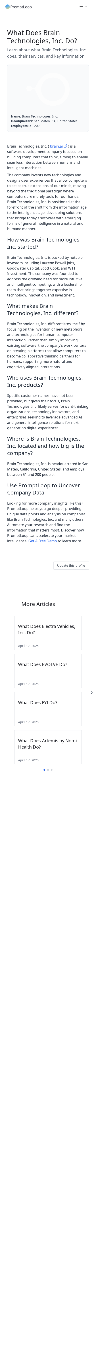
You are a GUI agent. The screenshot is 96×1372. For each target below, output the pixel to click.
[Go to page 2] (48, 770)
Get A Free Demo (42, 540)
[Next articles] (91, 692)
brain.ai (56, 146)
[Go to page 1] (44, 770)
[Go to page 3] (51, 770)
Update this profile (71, 565)
